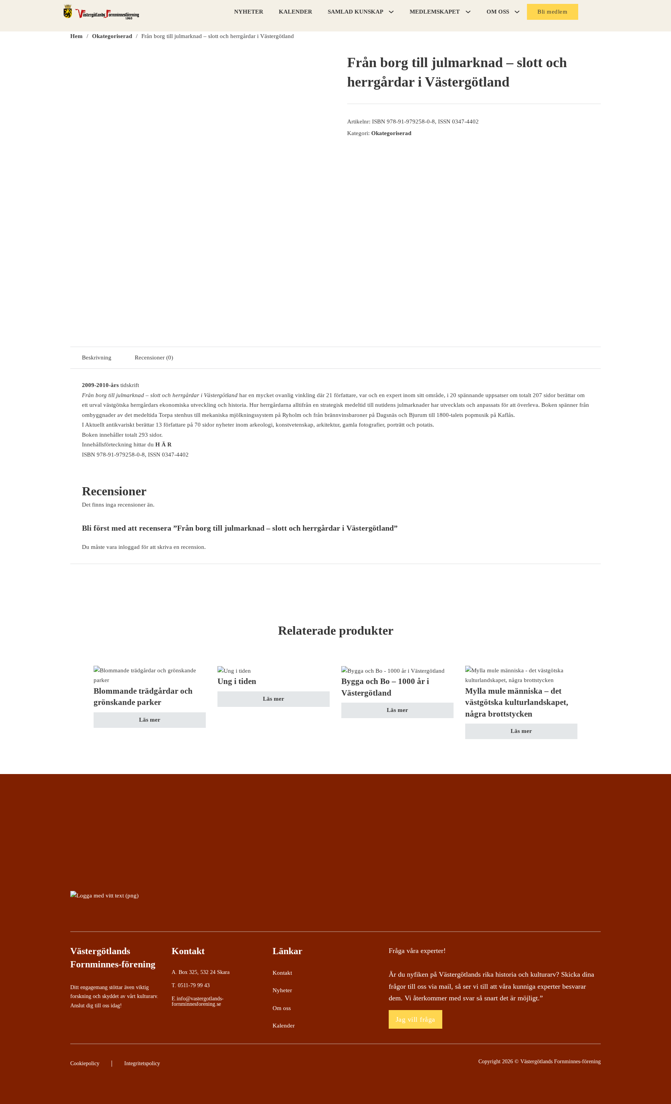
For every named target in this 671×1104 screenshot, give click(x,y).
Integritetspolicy (142, 1063)
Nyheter (248, 12)
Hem (76, 36)
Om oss (282, 1008)
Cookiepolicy (84, 1063)
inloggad (129, 547)
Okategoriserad (112, 36)
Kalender (295, 12)
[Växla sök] (595, 12)
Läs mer (149, 720)
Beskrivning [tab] (96, 357)
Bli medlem (552, 12)
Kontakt (282, 973)
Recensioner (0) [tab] (154, 357)
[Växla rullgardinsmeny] (391, 12)
